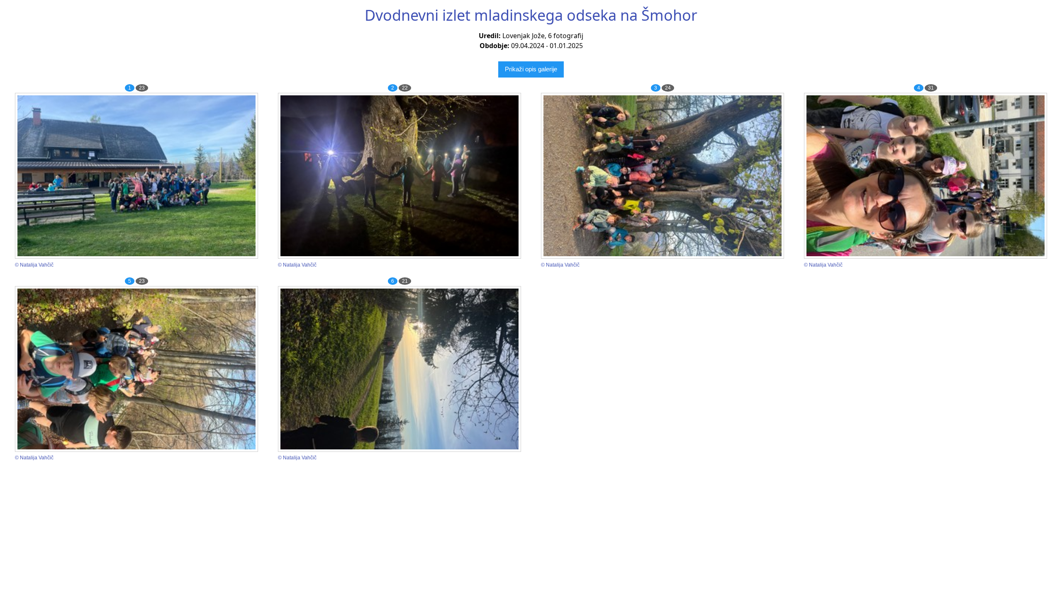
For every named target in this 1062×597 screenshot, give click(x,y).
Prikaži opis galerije (531, 69)
